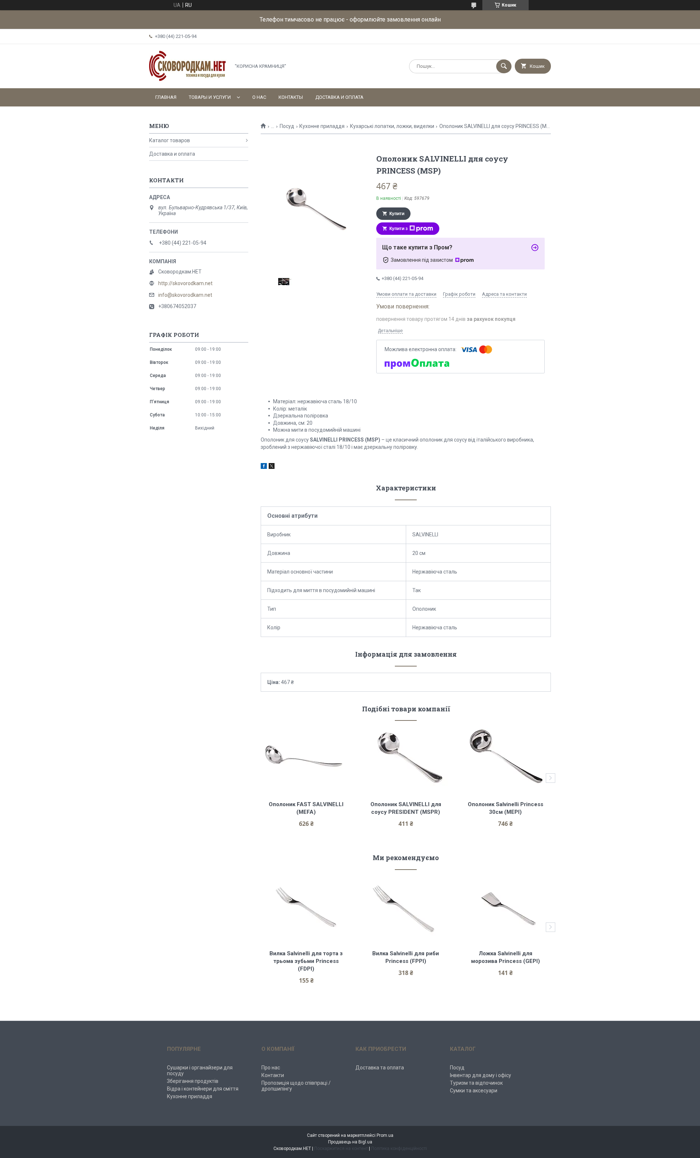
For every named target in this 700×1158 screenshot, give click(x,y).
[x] (272, 467)
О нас (259, 97)
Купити (396, 213)
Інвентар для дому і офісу (480, 1075)
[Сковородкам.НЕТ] (187, 79)
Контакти (272, 1075)
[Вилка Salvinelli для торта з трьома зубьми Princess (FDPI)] (306, 907)
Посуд (287, 126)
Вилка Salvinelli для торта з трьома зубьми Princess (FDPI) (306, 961)
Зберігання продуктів (192, 1081)
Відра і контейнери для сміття (202, 1089)
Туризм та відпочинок (476, 1083)
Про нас (270, 1067)
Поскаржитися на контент (341, 1148)
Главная (165, 97)
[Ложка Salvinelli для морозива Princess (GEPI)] (505, 907)
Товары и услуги (210, 97)
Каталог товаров (169, 140)
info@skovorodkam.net (185, 295)
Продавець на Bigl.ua (350, 1142)
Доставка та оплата (379, 1067)
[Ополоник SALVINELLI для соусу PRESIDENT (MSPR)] (406, 758)
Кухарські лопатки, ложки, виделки (392, 126)
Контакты (291, 97)
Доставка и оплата (339, 97)
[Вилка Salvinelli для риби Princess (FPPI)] (406, 907)
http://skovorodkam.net (185, 283)
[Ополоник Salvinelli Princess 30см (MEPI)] (505, 758)
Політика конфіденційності (399, 1148)
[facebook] (264, 467)
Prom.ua (385, 1135)
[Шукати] (504, 66)
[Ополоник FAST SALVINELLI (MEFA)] (306, 758)
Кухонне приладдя (322, 126)
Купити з (398, 228)
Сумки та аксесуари (473, 1090)
